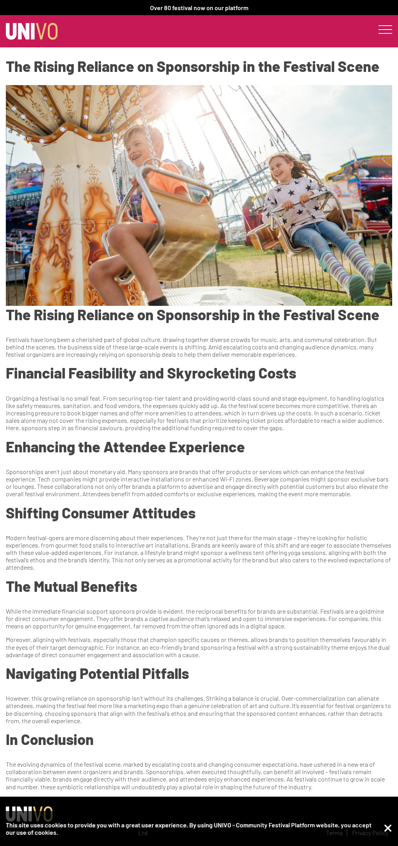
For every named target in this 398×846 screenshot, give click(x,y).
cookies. (46, 832)
